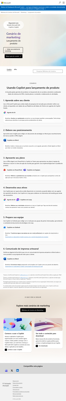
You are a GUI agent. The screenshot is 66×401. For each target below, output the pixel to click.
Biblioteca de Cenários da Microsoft (10, 12)
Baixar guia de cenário (12, 56)
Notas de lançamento (17, 383)
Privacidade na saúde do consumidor (21, 391)
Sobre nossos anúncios (18, 396)
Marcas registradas (17, 393)
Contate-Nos (15, 385)
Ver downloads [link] (43, 346)
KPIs (15, 69)
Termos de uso (16, 389)
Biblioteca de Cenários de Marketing (32, 310)
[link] (18, 324)
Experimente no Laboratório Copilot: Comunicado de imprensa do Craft (24, 266)
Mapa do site (16, 381)
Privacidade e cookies (17, 387)
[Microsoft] (6, 2)
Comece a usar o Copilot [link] (15, 349)
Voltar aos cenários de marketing (12, 50)
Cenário (9, 69)
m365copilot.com (24, 275)
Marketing (23, 12)
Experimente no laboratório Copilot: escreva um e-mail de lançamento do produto (26, 237)
